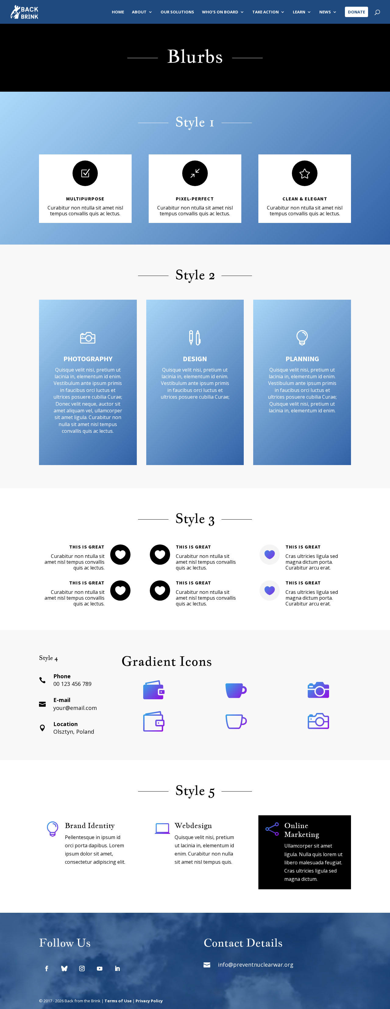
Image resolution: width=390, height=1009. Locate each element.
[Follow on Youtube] (99, 968)
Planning (302, 358)
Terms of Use (118, 1001)
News (325, 12)
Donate (356, 12)
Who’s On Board (220, 12)
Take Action (265, 12)
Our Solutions (177, 12)
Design (195, 358)
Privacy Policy (149, 1001)
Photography (87, 358)
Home (118, 12)
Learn (299, 12)
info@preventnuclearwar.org (255, 964)
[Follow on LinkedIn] (117, 968)
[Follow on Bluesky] (64, 968)
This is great (87, 547)
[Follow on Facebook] (46, 968)
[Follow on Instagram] (82, 968)
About (139, 12)
